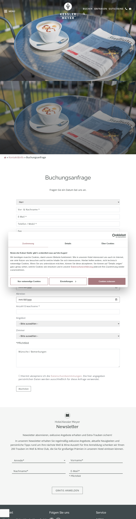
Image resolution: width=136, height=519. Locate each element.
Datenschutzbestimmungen (66, 376)
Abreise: (20, 293)
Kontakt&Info (16, 157)
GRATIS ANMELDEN (67, 490)
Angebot (21, 318)
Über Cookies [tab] (107, 243)
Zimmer (20, 330)
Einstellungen (66, 281)
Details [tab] (68, 243)
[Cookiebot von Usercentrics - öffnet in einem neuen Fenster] (114, 236)
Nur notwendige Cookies (29, 281)
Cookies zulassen (107, 281)
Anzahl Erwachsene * (28, 306)
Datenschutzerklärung (82, 266)
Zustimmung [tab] (28, 243)
